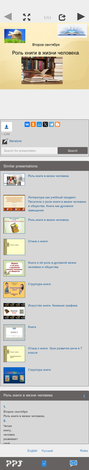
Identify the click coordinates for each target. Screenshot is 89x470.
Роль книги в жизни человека (48, 175)
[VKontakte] (27, 124)
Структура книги (39, 284)
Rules (84, 450)
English (32, 450)
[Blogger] (57, 124)
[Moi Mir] (39, 124)
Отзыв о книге (38, 241)
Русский (47, 450)
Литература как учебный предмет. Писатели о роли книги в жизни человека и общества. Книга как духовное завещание (57, 203)
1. (4, 406)
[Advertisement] (44, 5)
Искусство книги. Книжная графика (52, 305)
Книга (32, 326)
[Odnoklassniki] (33, 124)
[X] (45, 124)
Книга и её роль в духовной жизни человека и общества (52, 264)
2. (4, 420)
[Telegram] (51, 124)
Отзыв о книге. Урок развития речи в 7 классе (55, 350)
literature (16, 141)
